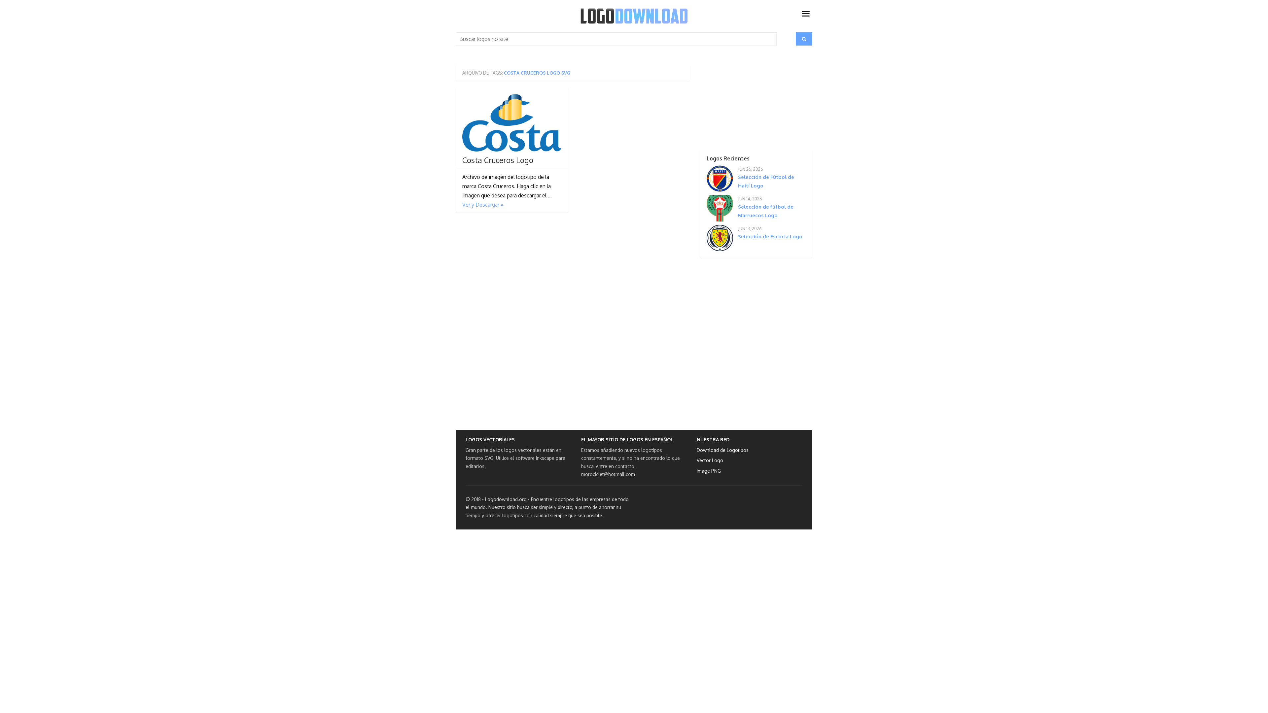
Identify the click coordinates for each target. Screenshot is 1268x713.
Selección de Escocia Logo (770, 236)
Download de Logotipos (723, 450)
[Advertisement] (744, 106)
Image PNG (709, 471)
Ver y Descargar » (482, 204)
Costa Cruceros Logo (497, 160)
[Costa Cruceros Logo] (511, 123)
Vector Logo (710, 460)
